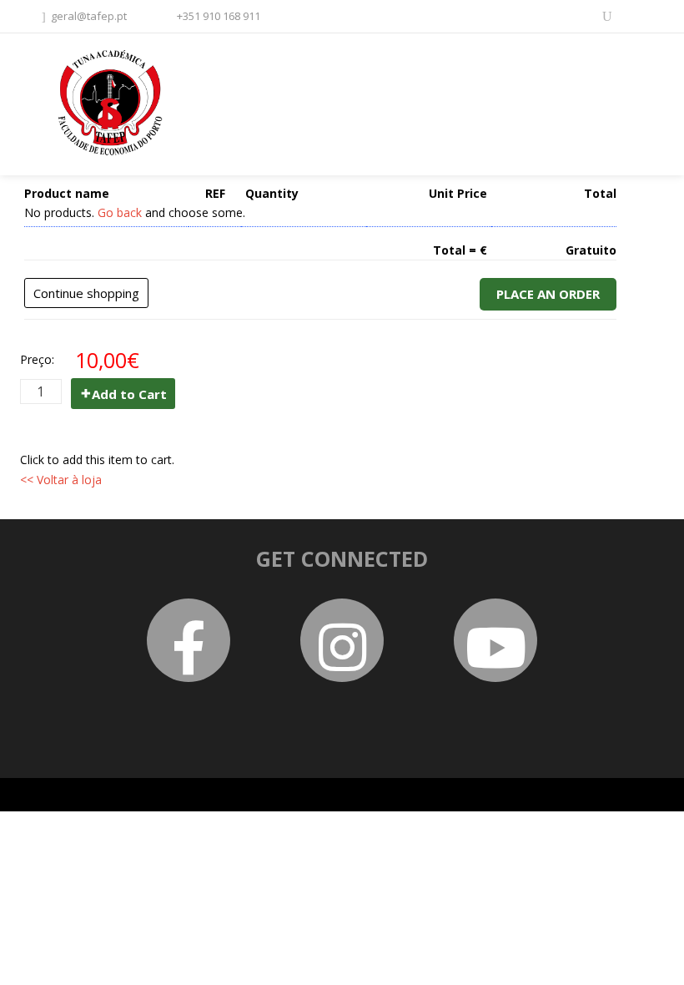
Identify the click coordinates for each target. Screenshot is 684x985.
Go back (120, 212)
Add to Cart (129, 394)
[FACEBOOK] (577, 15)
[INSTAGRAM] (637, 15)
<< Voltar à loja (61, 479)
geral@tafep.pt (89, 15)
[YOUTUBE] (607, 15)
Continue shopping (86, 293)
